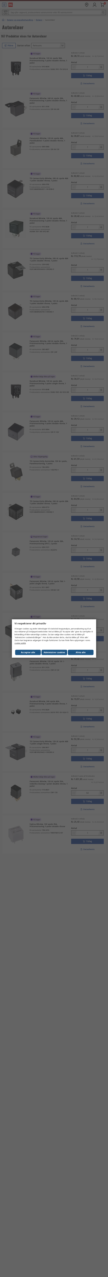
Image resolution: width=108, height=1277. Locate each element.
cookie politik (20, 643)
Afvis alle (81, 652)
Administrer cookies (54, 652)
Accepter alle (28, 652)
